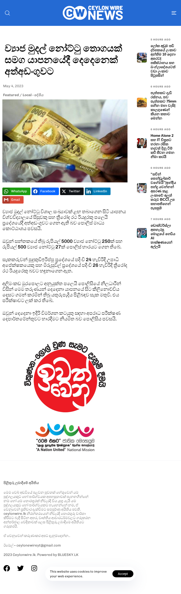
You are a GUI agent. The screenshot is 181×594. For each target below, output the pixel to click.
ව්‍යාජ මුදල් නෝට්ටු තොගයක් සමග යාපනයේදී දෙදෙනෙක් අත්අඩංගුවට (63, 59)
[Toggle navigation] (147, 13)
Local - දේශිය (33, 95)
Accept (123, 574)
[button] (7, 13)
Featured (11, 95)
